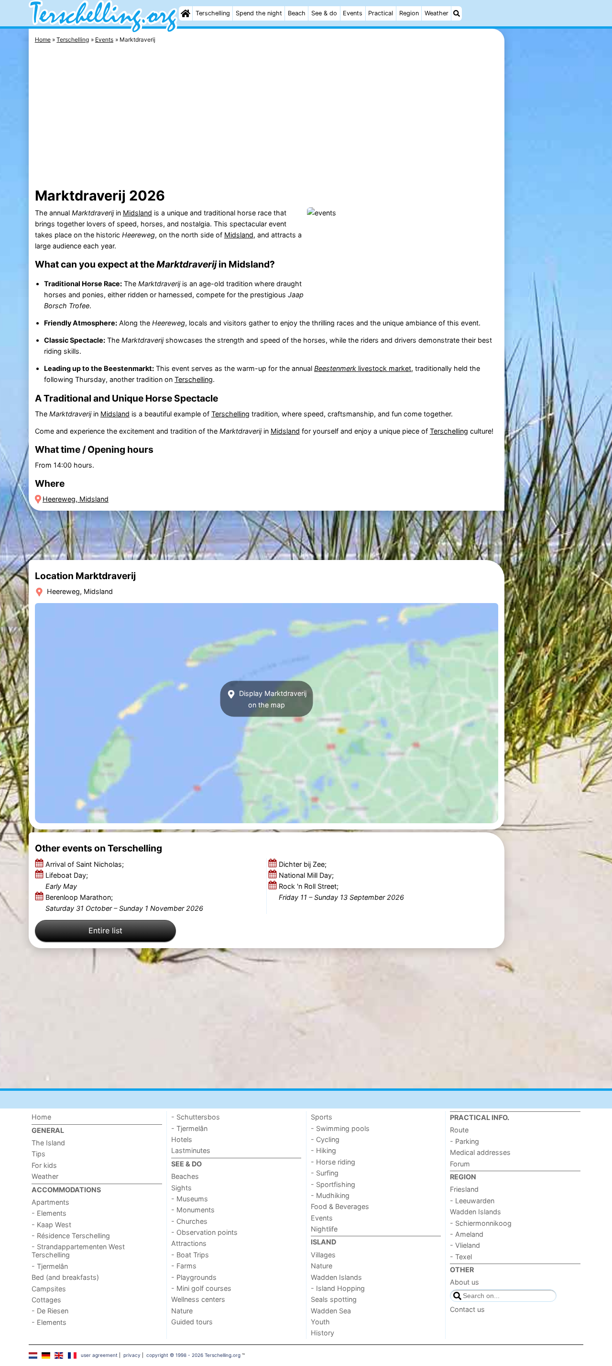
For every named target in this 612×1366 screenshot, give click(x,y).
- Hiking (323, 1150)
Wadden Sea (331, 1311)
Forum (460, 1164)
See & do (324, 13)
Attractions (189, 1243)
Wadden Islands (336, 1277)
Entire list (105, 930)
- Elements (49, 1213)
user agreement (99, 1355)
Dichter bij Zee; (303, 864)
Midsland (137, 213)
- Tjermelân (50, 1266)
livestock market (362, 368)
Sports (321, 1117)
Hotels (181, 1139)
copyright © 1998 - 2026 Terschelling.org (193, 1355)
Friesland (464, 1189)
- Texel (461, 1257)
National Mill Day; (307, 875)
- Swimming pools (340, 1128)
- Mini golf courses (201, 1288)
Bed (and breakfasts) (65, 1277)
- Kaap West (51, 1224)
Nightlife (324, 1229)
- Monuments (193, 1210)
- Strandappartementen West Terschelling (78, 1251)
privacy (132, 1355)
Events (352, 13)
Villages (323, 1255)
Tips (38, 1154)
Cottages (46, 1300)
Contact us (467, 1309)
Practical (380, 13)
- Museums (189, 1199)
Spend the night (259, 13)
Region (409, 13)
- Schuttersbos (195, 1117)
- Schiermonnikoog (481, 1223)
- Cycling (325, 1139)
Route (459, 1130)
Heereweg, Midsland (76, 499)
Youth (320, 1322)
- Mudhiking (330, 1195)
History (322, 1333)
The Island (48, 1143)
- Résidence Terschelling (71, 1236)
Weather (436, 13)
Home (41, 1117)
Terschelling (213, 13)
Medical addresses (480, 1152)
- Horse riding (333, 1162)
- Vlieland (465, 1245)
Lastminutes (190, 1150)
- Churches (189, 1221)
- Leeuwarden (472, 1201)
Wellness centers (198, 1299)
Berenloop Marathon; (124, 902)
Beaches (185, 1176)
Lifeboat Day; (66, 880)
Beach (297, 13)
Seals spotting (334, 1299)
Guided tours (192, 1322)
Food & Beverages (340, 1206)
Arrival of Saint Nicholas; (85, 864)
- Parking (464, 1141)
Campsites (49, 1289)
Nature (182, 1311)
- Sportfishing (333, 1184)
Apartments (50, 1202)
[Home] (185, 13)
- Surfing (325, 1173)
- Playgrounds (194, 1277)
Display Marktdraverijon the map (271, 698)
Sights (181, 1188)
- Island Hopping (338, 1288)
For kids (44, 1165)
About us (464, 1282)
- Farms (184, 1266)
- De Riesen (50, 1311)
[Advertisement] (545, 248)
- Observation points (204, 1232)
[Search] (456, 13)
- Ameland (466, 1234)
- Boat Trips (190, 1255)
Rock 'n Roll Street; (341, 891)
